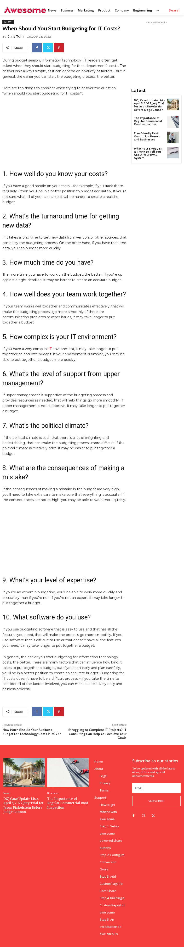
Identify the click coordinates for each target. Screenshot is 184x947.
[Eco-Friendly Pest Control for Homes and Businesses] (173, 137)
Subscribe (156, 801)
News (8, 22)
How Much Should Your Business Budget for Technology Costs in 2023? (31, 732)
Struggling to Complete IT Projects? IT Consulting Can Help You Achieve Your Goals (97, 734)
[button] (175, 10)
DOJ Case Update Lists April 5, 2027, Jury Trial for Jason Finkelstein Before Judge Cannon (149, 104)
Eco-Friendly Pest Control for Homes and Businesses (147, 136)
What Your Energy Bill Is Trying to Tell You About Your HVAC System (148, 153)
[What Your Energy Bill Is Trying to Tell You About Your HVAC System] (173, 153)
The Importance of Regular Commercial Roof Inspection (148, 121)
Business (52, 793)
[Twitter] (48, 47)
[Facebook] (37, 47)
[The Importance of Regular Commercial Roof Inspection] (173, 122)
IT (50, 349)
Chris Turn (15, 36)
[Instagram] (143, 815)
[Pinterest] (59, 47)
